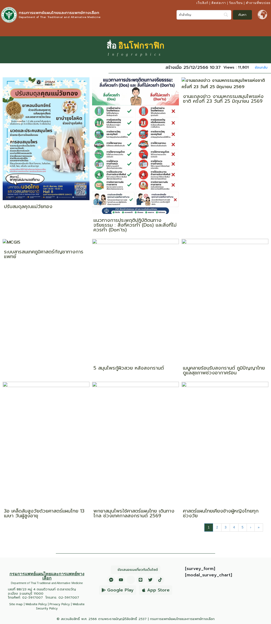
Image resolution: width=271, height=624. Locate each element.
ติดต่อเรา (218, 3)
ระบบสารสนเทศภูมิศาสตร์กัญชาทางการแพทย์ (43, 254)
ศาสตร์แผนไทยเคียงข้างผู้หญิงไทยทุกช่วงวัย (221, 513)
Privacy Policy (59, 604)
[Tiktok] (160, 580)
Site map (16, 604)
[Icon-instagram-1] (131, 580)
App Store (158, 590)
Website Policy (36, 604)
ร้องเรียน (236, 3)
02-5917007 (32, 597)
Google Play (120, 590)
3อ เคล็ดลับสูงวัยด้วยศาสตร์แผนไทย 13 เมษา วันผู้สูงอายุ (44, 513)
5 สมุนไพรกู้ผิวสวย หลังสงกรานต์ (128, 368)
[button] (265, 30)
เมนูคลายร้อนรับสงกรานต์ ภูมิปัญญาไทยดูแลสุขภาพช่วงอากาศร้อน (224, 370)
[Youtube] (121, 580)
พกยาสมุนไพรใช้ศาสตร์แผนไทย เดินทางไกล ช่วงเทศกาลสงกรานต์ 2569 (133, 513)
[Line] (140, 580)
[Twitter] (150, 580)
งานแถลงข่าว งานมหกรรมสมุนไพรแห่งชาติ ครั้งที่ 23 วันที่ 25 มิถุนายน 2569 (223, 99)
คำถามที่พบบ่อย (258, 3)
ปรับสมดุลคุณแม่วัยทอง (28, 206)
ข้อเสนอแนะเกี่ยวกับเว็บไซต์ (138, 569)
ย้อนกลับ (261, 67)
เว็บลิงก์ (202, 3)
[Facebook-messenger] (111, 580)
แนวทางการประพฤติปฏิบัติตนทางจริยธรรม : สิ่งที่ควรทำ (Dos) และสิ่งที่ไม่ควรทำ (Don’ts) (135, 225)
